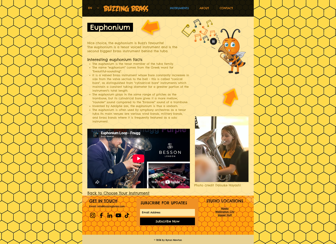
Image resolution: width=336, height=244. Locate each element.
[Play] (213, 41)
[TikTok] (127, 215)
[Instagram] (92, 215)
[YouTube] (118, 215)
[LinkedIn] (109, 215)
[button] (207, 8)
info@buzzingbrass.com (111, 206)
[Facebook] (101, 215)
